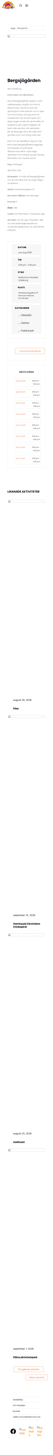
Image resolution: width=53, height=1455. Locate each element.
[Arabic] (37, 5)
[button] (21, 5)
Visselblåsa (18, 1399)
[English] (32, 5)
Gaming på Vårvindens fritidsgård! (26, 925)
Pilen (16, 708)
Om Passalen (19, 1405)
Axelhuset (19, 1142)
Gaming (25, 322)
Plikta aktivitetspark (25, 1357)
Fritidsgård (26, 315)
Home (13, 28)
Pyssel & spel (27, 330)
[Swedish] (43, 5)
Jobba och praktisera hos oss (26, 1417)
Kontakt (16, 1411)
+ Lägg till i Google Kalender (30, 351)
